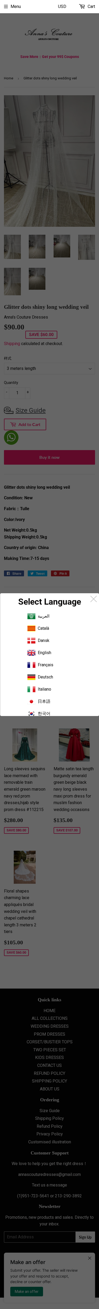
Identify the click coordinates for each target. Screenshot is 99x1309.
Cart (91, 6)
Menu (16, 6)
